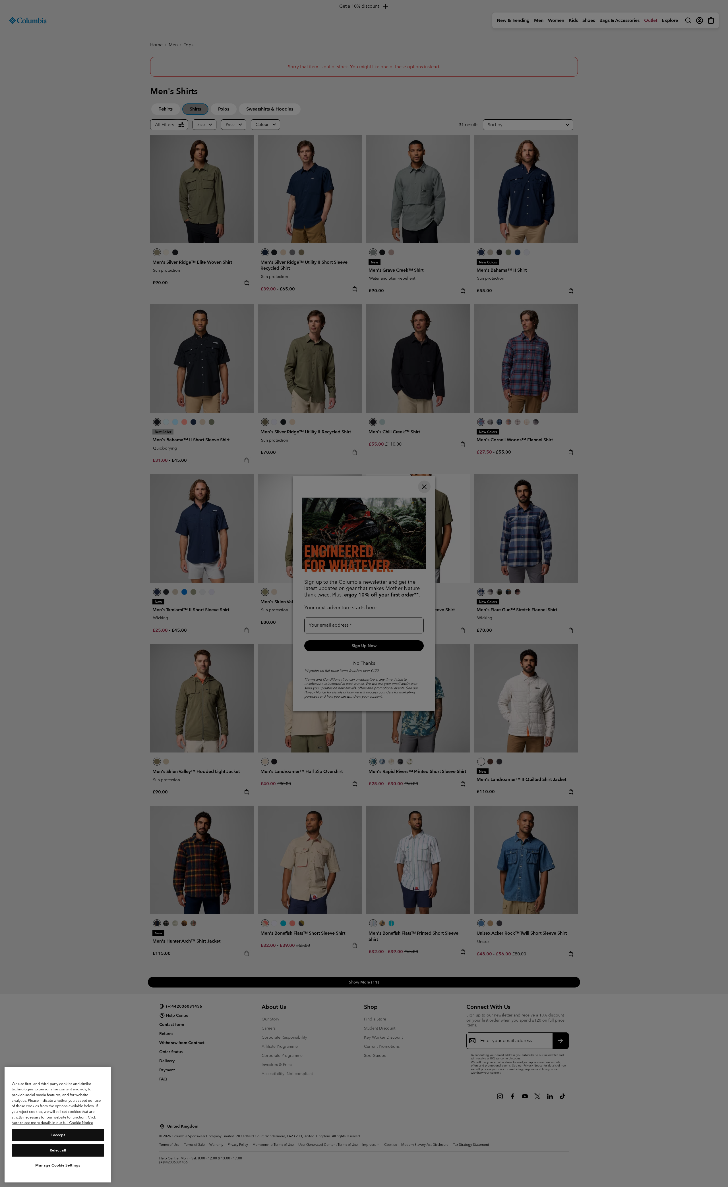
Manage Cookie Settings (57, 1165)
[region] (58, 1124)
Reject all (58, 1149)
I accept (58, 1134)
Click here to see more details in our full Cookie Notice (54, 1120)
